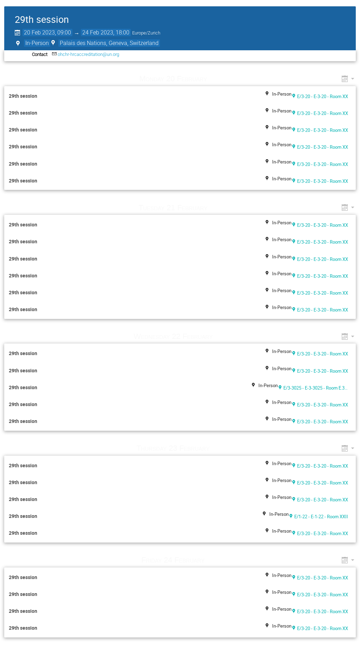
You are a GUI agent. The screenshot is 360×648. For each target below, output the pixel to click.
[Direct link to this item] (217, 78)
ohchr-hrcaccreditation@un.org (88, 54)
